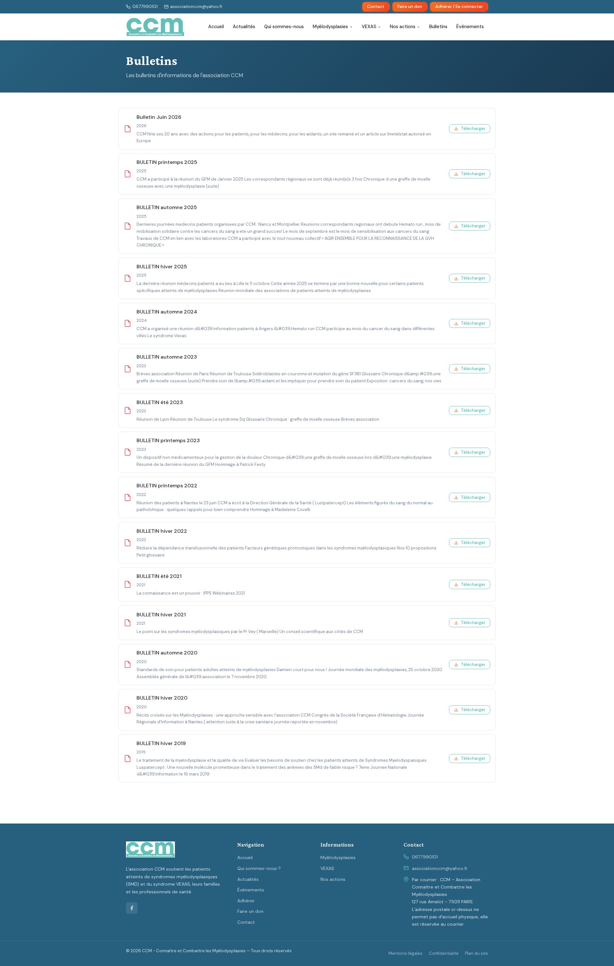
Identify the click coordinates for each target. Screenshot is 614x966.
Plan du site (476, 953)
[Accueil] (150, 849)
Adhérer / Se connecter (459, 6)
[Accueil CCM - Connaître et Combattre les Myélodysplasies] (155, 27)
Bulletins (438, 26)
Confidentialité (444, 953)
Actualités (244, 26)
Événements (470, 26)
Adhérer (246, 901)
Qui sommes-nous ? (259, 868)
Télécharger (473, 128)
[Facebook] (132, 908)
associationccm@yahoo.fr (440, 868)
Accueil (216, 26)
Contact (375, 6)
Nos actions (402, 26)
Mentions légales (405, 953)
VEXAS (369, 26)
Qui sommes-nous (284, 26)
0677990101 (425, 857)
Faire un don (410, 6)
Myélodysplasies (330, 26)
